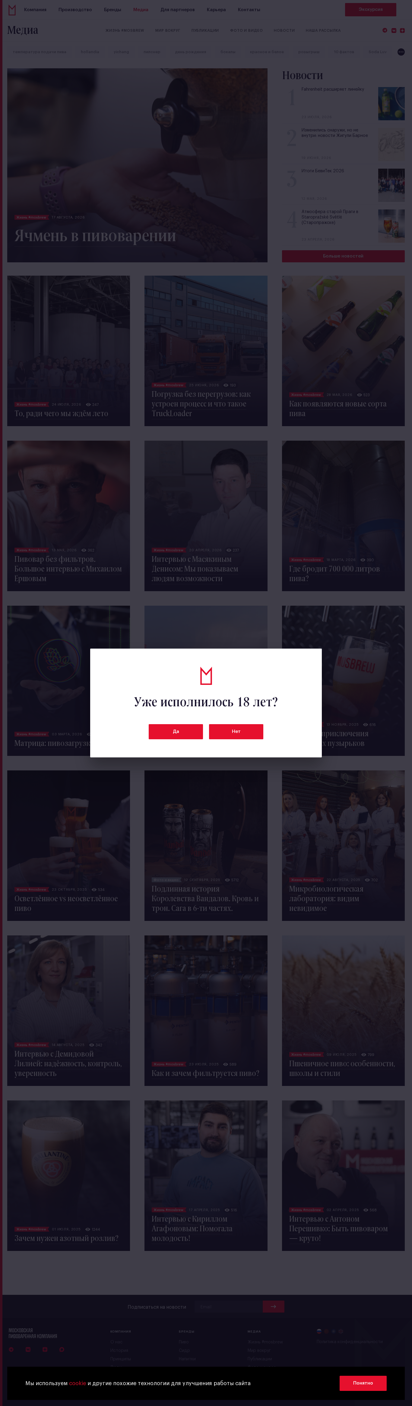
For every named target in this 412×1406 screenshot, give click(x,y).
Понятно (363, 1383)
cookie (77, 1383)
